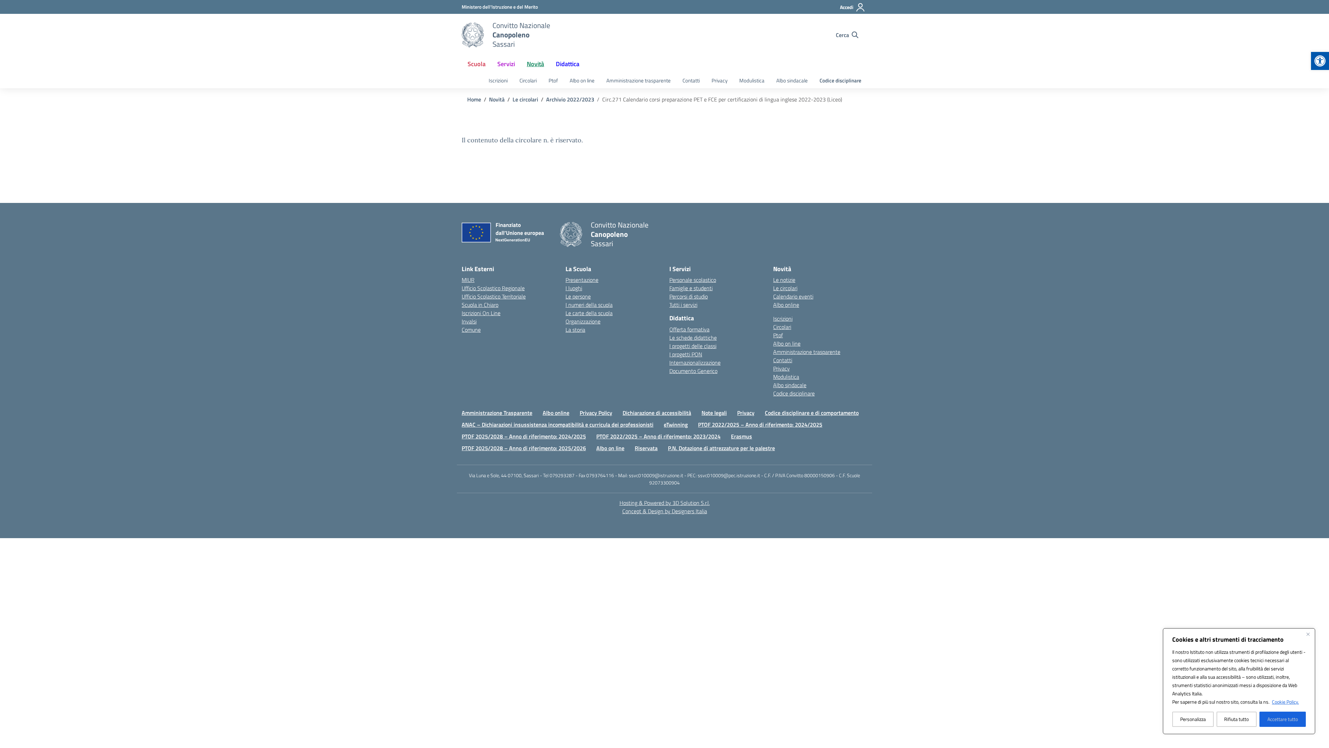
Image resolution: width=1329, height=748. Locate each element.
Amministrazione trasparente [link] (638, 80)
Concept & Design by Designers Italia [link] (664, 511)
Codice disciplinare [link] (840, 80)
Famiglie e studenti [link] (691, 288)
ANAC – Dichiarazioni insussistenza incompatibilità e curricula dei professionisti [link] (557, 424)
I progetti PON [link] (685, 354)
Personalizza (1193, 719)
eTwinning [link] (676, 424)
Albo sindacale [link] (792, 80)
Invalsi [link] (469, 321)
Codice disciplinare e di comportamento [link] (812, 413)
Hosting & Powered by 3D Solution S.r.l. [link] (665, 503)
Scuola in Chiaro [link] (480, 305)
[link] (1320, 61)
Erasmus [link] (741, 436)
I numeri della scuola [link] (589, 305)
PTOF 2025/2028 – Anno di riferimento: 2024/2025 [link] (524, 436)
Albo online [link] (786, 305)
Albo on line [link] (582, 80)
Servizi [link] (506, 64)
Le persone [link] (578, 296)
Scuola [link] (477, 64)
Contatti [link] (691, 80)
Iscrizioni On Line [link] (481, 313)
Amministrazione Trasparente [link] (497, 413)
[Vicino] (1308, 634)
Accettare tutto (1282, 719)
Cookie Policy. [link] (1285, 701)
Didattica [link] (567, 64)
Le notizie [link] (784, 280)
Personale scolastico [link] (692, 280)
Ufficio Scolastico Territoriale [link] (494, 296)
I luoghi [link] (574, 288)
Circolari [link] (528, 80)
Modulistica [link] (752, 80)
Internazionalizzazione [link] (695, 362)
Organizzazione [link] (583, 321)
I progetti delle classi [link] (692, 346)
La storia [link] (575, 330)
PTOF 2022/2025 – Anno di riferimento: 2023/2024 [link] (658, 436)
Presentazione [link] (582, 280)
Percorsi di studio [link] (688, 296)
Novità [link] (535, 64)
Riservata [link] (646, 448)
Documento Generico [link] (693, 371)
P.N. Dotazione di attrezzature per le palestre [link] (721, 448)
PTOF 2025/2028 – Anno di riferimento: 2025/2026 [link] (524, 448)
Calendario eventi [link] (793, 296)
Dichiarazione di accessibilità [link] (657, 413)
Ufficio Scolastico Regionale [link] (493, 288)
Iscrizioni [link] (498, 80)
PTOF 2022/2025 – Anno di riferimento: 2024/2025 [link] (760, 424)
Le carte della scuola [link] (589, 313)
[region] (1239, 681)
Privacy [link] (719, 80)
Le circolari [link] (785, 288)
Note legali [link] (714, 413)
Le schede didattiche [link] (693, 337)
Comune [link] (471, 330)
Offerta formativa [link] (689, 329)
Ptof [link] (553, 80)
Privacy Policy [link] (596, 413)
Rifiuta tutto (1236, 719)
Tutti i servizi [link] (683, 305)
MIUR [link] (468, 280)
